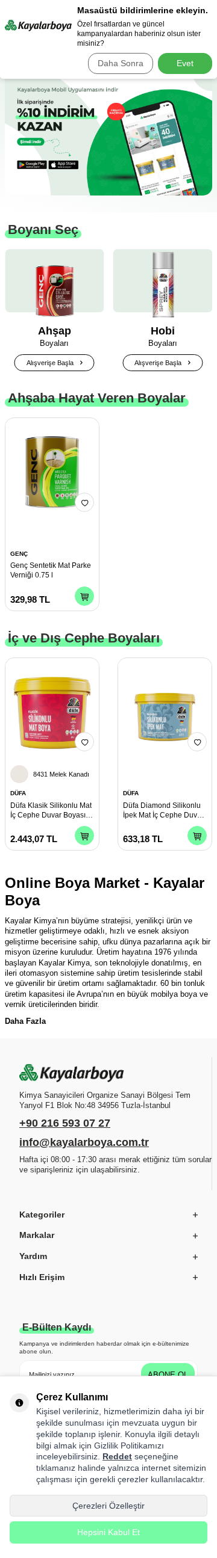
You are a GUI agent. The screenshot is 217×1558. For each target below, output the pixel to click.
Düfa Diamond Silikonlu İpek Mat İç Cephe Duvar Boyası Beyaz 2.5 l (163, 810)
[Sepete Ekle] (84, 596)
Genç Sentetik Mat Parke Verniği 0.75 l (50, 570)
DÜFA (18, 793)
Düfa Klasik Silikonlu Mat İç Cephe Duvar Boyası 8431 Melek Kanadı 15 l (51, 810)
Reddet (117, 1456)
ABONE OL (168, 1374)
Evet (185, 63)
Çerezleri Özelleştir (108, 1505)
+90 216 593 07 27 (64, 1123)
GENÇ (19, 553)
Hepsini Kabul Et (108, 1532)
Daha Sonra (120, 63)
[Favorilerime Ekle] (84, 502)
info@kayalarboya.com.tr (84, 1142)
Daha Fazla (25, 1021)
